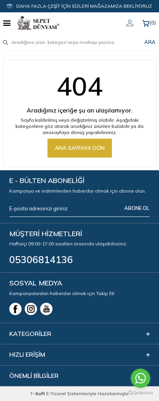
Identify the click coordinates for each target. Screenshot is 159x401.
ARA (150, 42)
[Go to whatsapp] (140, 378)
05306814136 (41, 259)
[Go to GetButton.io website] (140, 393)
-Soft (38, 393)
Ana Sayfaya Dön (80, 147)
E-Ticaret (56, 393)
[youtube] (46, 309)
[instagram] (31, 309)
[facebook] (15, 309)
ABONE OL (136, 208)
